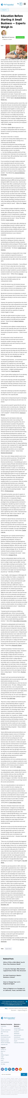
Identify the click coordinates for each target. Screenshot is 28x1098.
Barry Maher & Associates (20, 621)
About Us (3, 1051)
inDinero (19, 767)
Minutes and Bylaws (5, 1042)
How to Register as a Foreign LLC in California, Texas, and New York (14, 989)
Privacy (2, 1058)
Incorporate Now (20, 37)
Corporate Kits (4, 1044)
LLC (2, 1028)
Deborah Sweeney (9, 37)
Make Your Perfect (5, 608)
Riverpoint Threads (17, 645)
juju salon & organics (13, 515)
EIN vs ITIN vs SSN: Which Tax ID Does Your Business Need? (14, 963)
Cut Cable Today (11, 698)
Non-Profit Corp (4, 1031)
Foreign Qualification (19, 1030)
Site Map (3, 1064)
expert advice (8, 948)
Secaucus (21, 274)
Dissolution (16, 1031)
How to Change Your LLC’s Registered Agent (11, 983)
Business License (5, 1039)
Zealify (10, 124)
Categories (4, 9)
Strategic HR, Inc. (13, 555)
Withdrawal (16, 1033)
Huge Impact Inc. (15, 371)
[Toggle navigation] (24, 4)
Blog (6, 1008)
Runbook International (6, 453)
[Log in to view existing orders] (20, 4)
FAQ (2, 1053)
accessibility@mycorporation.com (14, 1004)
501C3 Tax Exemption (19, 1039)
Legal (2, 1056)
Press (2, 1060)
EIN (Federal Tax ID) (5, 1037)
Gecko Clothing (10, 220)
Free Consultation (5, 1062)
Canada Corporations (5, 1030)
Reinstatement (17, 1035)
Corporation (3, 1026)
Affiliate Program (5, 1055)
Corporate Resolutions (19, 1042)
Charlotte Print (5, 729)
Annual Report (17, 1028)
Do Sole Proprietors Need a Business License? (12, 976)
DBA (2, 1033)
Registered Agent (5, 1041)
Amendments (17, 1037)
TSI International (9, 491)
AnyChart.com (17, 356)
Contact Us (3, 1049)
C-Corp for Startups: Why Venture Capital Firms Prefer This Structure (14, 969)
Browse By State (5, 1035)
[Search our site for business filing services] (18, 4)
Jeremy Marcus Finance (15, 802)
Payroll (15, 1041)
